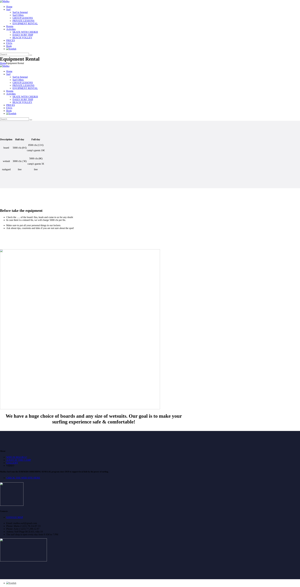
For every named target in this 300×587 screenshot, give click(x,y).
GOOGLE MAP (14, 517)
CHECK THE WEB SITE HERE (23, 477)
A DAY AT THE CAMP (18, 460)
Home (3, 63)
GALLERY (12, 462)
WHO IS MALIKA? (16, 457)
